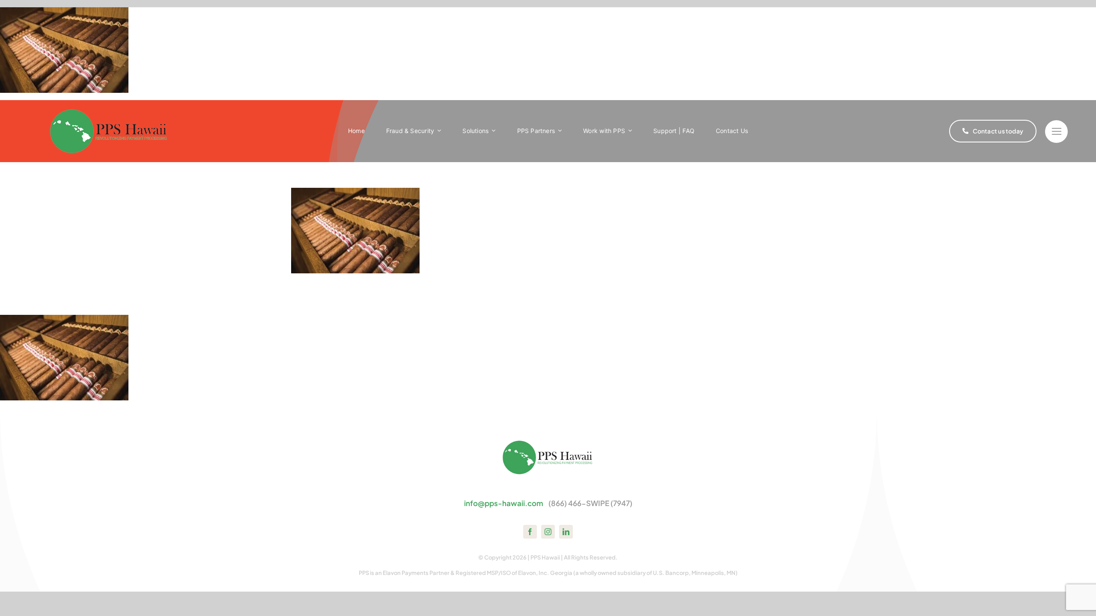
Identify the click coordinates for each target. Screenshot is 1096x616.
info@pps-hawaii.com (503, 503)
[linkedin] (566, 532)
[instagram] (548, 532)
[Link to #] (1056, 131)
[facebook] (530, 532)
